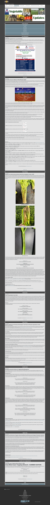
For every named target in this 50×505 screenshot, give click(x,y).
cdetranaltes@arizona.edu (10, 285)
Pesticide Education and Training (35, 5)
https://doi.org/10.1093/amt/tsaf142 (17, 425)
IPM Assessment (22, 5)
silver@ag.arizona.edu (29, 166)
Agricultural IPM (17, 5)
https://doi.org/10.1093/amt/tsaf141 (17, 423)
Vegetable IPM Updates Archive (25, 34)
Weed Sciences (25, 30)
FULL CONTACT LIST (23, 501)
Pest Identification (11, 5)
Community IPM (28, 5)
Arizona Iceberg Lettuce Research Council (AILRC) (26, 327)
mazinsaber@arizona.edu (29, 362)
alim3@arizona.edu (29, 458)
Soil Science (25, 26)
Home (6, 5)
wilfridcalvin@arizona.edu (29, 429)
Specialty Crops (25, 31)
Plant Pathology (25, 27)
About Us (41, 5)
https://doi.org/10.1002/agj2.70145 (40, 142)
